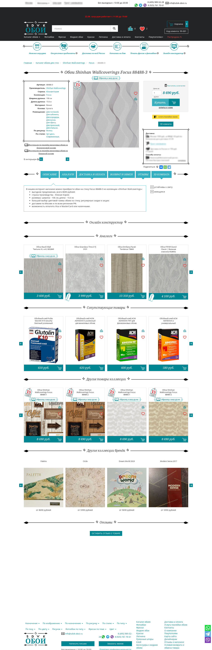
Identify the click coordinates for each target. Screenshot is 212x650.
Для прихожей (52, 125)
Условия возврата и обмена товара (174, 646)
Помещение (39, 112)
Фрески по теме (97, 629)
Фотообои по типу (74, 629)
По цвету (43, 629)
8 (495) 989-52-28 (156, 2)
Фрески (62, 37)
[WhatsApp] (165, 167)
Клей (138, 642)
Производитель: (37, 88)
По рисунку (39, 130)
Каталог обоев (31, 37)
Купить (160, 102)
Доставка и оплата (121, 37)
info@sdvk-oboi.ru (178, 3)
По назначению (73, 623)
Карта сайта (170, 636)
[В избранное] (135, 93)
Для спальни (52, 128)
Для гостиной (52, 112)
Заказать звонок (115, 643)
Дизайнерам (170, 639)
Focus (48, 95)
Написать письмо (78, 643)
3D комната (165, 124)
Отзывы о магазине (174, 642)
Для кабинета (52, 114)
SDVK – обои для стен (36, 28)
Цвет (112, 629)
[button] (21, 272)
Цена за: (156, 88)
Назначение (31, 623)
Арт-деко (50, 134)
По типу (121, 623)
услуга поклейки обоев (167, 117)
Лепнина (103, 37)
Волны (49, 130)
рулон (156, 97)
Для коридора (52, 117)
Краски (90, 37)
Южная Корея (52, 91)
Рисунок (56, 629)
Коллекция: (39, 95)
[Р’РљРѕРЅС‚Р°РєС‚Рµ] (161, 167)
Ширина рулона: (37, 98)
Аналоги (68, 174)
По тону (30, 629)
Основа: (41, 108)
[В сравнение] (135, 98)
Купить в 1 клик (166, 108)
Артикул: (41, 84)
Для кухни (50, 120)
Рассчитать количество (176, 86)
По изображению (51, 623)
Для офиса (51, 122)
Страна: (41, 91)
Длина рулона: (38, 101)
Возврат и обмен (121, 174)
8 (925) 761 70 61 (156, 5)
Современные (52, 136)
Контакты (139, 37)
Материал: (40, 105)
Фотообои (49, 37)
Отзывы (143, 174)
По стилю (40, 134)
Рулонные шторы (144, 639)
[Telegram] (169, 167)
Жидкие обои (76, 37)
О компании (170, 630)
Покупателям (155, 37)
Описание (50, 174)
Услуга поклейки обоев (175, 624)
